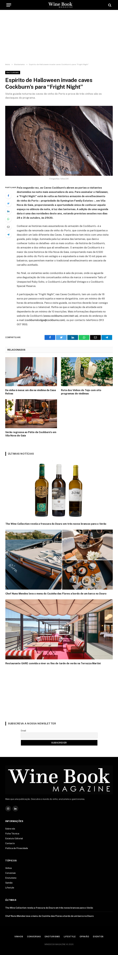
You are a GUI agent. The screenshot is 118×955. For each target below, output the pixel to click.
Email (23, 730)
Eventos (98, 936)
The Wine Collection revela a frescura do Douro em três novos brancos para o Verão (55, 523)
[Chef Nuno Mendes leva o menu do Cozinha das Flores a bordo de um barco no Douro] (59, 560)
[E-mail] (8, 227)
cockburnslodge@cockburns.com (44, 320)
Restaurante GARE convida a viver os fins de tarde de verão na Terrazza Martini (53, 663)
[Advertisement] (59, 36)
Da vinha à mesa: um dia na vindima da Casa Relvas (30, 392)
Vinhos (8, 868)
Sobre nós (10, 828)
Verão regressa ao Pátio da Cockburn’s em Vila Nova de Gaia (30, 434)
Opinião (9, 883)
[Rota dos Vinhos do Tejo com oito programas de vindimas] (87, 371)
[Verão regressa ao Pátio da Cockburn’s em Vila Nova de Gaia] (31, 413)
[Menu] (8, 5)
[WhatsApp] (8, 219)
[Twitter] (8, 203)
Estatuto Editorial (14, 838)
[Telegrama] (8, 234)
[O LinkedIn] (8, 211)
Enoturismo (12, 72)
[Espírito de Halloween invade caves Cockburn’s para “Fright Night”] (59, 141)
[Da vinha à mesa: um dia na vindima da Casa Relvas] (31, 371)
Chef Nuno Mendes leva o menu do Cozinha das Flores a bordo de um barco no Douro (55, 593)
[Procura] (109, 5)
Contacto (10, 843)
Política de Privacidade (16, 848)
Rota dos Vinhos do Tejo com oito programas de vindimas (81, 392)
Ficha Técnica (12, 833)
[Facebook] (8, 196)
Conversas (10, 873)
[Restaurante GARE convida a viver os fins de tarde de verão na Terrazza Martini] (59, 629)
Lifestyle (9, 887)
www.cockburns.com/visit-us (60, 315)
